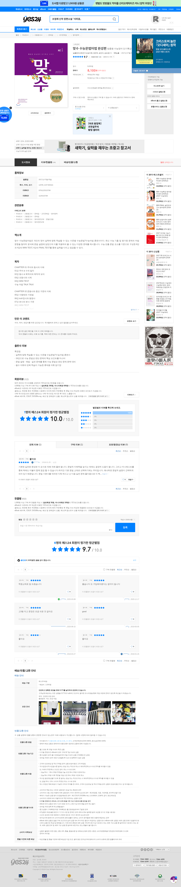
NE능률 (116, 53)
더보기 (167, 175)
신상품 (39, 29)
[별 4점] (27, 519)
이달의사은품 (144, 29)
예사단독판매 (132, 29)
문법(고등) (50, 219)
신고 (54, 462)
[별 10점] (36, 519)
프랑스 (93, 124)
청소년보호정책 (54, 850)
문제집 (50, 35)
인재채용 (22, 850)
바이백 (53, 29)
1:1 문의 (69, 741)
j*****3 (127, 599)
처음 (20, 451)
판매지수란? (113, 57)
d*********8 (62, 654)
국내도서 (25, 35)
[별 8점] (33, 519)
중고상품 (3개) (79, 108)
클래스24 (91, 29)
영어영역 (76, 35)
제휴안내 (83, 850)
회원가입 (145, 9)
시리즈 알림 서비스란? (161, 96)
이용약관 (30, 850)
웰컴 (17, 35)
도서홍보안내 (65, 850)
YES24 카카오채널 (142, 849)
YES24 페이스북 (145, 849)
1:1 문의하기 (139, 865)
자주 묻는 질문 (151, 865)
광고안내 (75, 850)
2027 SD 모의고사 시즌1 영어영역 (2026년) (163, 258)
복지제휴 (91, 850)
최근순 (118, 451)
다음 (30, 451)
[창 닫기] (109, 116)
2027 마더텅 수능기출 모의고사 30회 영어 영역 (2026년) (163, 235)
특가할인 (153, 29)
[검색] (114, 19)
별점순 (132, 451)
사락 (76, 29)
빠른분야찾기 (22, 29)
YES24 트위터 (148, 849)
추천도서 (161, 29)
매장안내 (60, 29)
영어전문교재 (39, 219)
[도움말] (82, 75)
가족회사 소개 (162, 849)
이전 (23, 451)
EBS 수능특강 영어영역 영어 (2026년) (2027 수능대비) (163, 194)
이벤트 (46, 29)
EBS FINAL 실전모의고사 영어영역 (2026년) (163, 207)
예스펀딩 (83, 29)
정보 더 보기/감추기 (89, 57)
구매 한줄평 (110, 570)
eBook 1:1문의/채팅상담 (158, 862)
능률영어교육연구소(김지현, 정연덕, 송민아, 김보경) (91, 53)
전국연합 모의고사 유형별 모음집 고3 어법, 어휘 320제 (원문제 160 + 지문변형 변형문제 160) (163, 301)
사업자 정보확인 (82, 864)
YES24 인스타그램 (151, 849)
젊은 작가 (121, 29)
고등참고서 (38, 35)
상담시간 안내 (163, 865)
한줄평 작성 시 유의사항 (134, 520)
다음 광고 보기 (172, 22)
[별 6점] (30, 519)
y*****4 (63, 599)
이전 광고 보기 (170, 22)
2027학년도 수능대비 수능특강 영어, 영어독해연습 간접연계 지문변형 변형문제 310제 (163, 287)
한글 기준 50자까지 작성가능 (31, 526)
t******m (37, 462)
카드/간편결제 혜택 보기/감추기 (112, 88)
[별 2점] (24, 519)
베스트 (33, 29)
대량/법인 (170, 29)
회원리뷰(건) (96, 57)
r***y (127, 627)
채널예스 (70, 29)
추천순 (125, 451)
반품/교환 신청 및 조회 (57, 741)
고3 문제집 (63, 35)
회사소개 (14, 850)
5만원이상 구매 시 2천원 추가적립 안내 (113, 78)
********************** (58, 627)
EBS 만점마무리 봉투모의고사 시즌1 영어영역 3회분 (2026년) (163, 222)
